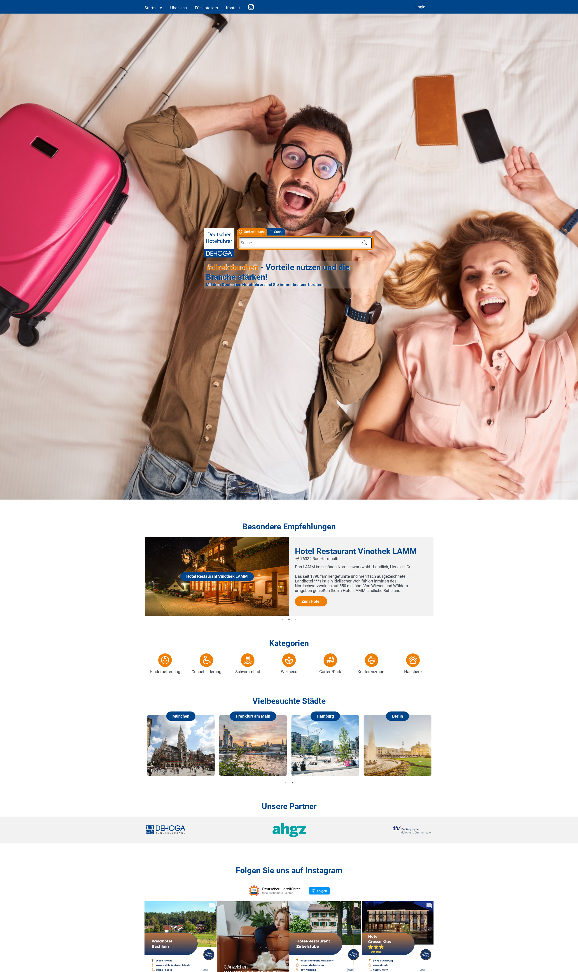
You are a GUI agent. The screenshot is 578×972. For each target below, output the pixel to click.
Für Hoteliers (206, 7)
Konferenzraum (372, 671)
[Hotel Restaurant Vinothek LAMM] (216, 614)
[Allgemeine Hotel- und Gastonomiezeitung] (289, 830)
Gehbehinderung (206, 671)
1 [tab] (282, 619)
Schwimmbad (247, 671)
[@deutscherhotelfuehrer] (254, 890)
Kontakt (233, 7)
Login (420, 7)
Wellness (289, 671)
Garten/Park (330, 671)
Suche (278, 232)
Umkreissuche (255, 232)
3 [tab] (296, 619)
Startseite (153, 7)
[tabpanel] (289, 576)
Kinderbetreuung (165, 671)
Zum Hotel (310, 601)
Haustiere (413, 671)
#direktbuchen (232, 267)
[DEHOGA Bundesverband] (193, 830)
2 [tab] (289, 619)
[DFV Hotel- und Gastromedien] (384, 830)
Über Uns (178, 7)
